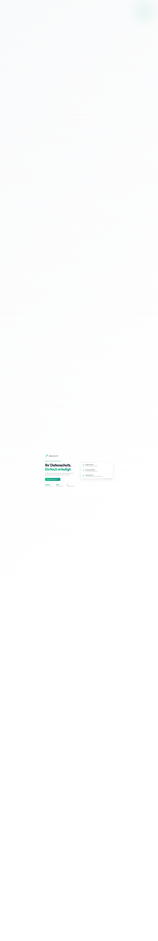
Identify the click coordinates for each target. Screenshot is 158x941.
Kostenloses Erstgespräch (52, 479)
